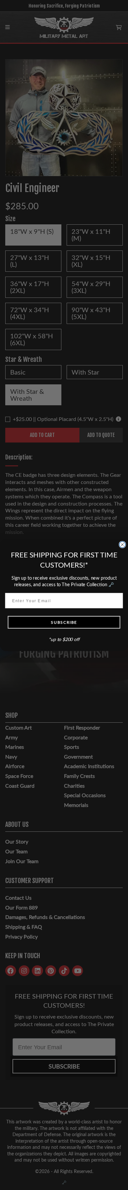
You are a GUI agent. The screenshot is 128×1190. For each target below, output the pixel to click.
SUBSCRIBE (64, 622)
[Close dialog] (122, 544)
